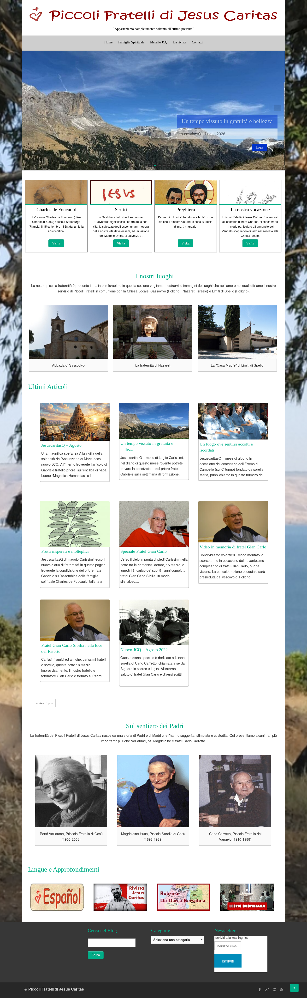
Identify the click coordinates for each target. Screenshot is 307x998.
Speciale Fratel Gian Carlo (143, 551)
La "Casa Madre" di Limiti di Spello (237, 365)
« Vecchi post (44, 703)
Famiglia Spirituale (131, 42)
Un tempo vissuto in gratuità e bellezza (227, 121)
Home (108, 42)
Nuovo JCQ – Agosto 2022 (144, 649)
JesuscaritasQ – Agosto (61, 445)
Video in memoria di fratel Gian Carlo (233, 547)
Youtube (274, 989)
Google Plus (267, 989)
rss (281, 989)
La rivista (179, 42)
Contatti (197, 42)
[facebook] (259, 989)
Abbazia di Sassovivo (68, 365)
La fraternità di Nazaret (152, 365)
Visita (56, 243)
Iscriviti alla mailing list (231, 937)
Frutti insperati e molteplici (65, 551)
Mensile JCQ (158, 42)
